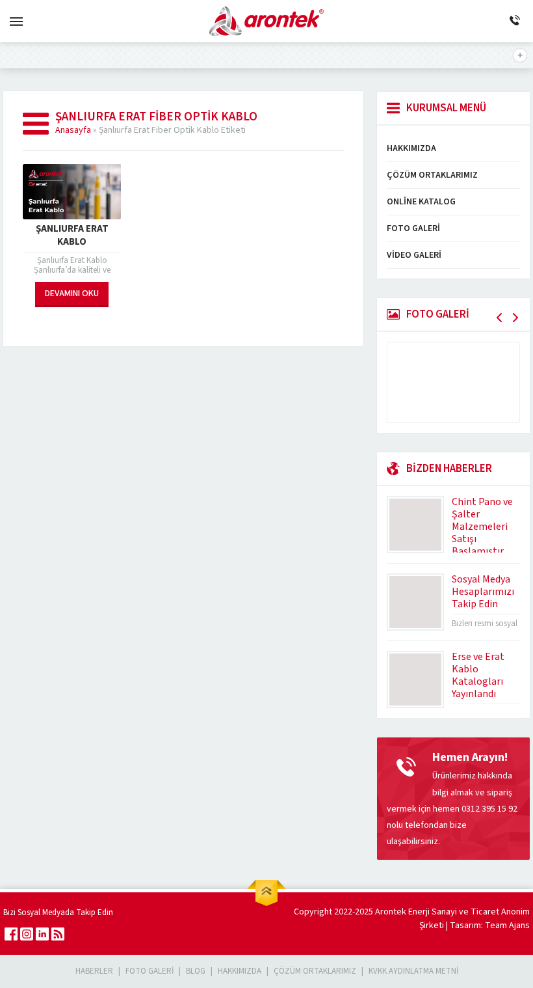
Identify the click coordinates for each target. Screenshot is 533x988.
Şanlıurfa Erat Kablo (72, 236)
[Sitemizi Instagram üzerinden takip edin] (26, 933)
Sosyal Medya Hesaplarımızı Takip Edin (483, 591)
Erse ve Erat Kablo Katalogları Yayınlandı (478, 675)
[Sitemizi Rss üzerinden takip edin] (57, 933)
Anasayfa (73, 130)
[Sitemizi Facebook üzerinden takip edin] (11, 933)
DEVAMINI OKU (72, 293)
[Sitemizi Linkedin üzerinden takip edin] (42, 933)
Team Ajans (507, 925)
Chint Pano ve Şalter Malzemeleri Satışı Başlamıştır (482, 526)
